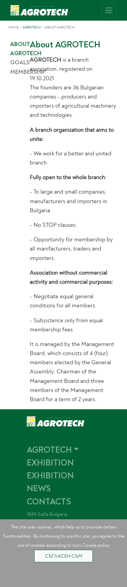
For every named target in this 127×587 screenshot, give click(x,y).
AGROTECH (32, 27)
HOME (13, 27)
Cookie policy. (96, 545)
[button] (72, 450)
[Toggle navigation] (109, 10)
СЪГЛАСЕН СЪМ (63, 556)
